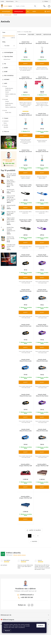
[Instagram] (32, 605)
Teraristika (6, 125)
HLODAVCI (6, 121)
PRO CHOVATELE (9, 75)
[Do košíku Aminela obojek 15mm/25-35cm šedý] (42, 312)
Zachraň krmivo (7, 59)
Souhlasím (40, 625)
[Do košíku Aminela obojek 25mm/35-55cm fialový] (42, 347)
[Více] (47, 11)
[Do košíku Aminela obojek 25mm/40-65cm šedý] (42, 452)
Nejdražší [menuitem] (38, 34)
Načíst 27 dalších (35, 530)
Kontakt (2, 1)
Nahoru (34, 541)
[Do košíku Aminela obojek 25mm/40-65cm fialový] (42, 417)
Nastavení (7, 630)
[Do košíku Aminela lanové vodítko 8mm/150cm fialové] (42, 242)
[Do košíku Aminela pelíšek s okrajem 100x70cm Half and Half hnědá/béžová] (42, 487)
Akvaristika (6, 127)
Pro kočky (6, 99)
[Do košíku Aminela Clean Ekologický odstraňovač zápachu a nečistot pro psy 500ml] (25, 135)
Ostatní (6, 96)
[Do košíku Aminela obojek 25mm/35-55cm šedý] (42, 382)
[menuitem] (7, 11)
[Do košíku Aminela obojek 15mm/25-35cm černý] (25, 277)
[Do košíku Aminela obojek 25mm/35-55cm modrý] (25, 382)
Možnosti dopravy (9, 1)
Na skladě (9, 45)
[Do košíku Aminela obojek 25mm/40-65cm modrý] (25, 452)
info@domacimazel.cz (27, 595)
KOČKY (6, 67)
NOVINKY (6, 79)
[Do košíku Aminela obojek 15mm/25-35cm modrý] (25, 312)
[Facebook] (29, 605)
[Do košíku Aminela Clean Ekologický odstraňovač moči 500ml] (25, 63)
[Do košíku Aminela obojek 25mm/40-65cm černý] (25, 417)
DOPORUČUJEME (8, 52)
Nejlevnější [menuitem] (31, 34)
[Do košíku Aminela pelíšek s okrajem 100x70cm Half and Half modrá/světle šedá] (25, 519)
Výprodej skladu (8, 56)
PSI (5, 64)
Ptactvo (5, 123)
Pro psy (5, 86)
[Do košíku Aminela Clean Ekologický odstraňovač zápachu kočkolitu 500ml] (42, 136)
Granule (7, 92)
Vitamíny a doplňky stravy (10, 94)
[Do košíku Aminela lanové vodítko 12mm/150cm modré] (42, 207)
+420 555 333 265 (45, 6)
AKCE (5, 83)
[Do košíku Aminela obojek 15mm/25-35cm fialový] (42, 277)
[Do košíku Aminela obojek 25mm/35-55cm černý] (25, 347)
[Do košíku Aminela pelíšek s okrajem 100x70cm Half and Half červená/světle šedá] (25, 487)
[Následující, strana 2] (34, 536)
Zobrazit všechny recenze (19, 555)
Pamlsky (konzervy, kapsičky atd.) (9, 89)
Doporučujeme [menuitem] (22, 34)
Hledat (35, 6)
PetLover (6, 131)
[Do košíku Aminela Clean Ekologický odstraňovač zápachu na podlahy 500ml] (25, 173)
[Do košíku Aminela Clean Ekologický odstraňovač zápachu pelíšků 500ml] (42, 173)
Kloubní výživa (8, 112)
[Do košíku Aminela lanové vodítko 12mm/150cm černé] (25, 207)
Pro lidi (5, 110)
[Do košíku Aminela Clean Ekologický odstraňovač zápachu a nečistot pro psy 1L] (25, 98)
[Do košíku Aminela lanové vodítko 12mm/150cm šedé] (25, 242)
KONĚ (5, 71)
